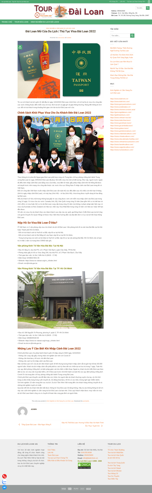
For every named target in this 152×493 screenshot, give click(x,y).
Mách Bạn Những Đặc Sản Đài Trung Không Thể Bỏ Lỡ (121, 76)
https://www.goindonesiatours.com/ (123, 131)
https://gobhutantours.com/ (120, 115)
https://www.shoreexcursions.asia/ (122, 109)
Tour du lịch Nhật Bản (115, 452)
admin (69, 37)
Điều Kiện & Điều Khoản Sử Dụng (60, 460)
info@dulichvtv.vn (90, 458)
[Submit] (148, 8)
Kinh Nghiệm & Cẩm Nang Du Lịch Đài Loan (60, 28)
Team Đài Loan (53, 455)
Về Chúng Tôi (113, 1)
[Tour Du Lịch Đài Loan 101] (68, 11)
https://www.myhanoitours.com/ (121, 150)
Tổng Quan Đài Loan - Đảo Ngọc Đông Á (36, 424)
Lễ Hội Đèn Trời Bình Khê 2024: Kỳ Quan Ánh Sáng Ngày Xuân (121, 56)
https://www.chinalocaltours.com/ (122, 136)
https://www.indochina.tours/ (120, 120)
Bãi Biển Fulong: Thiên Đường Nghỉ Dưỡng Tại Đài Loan (121, 49)
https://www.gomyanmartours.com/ (123, 104)
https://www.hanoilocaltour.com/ (121, 144)
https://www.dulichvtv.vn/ (119, 99)
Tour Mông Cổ (113, 473)
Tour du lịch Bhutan (115, 471)
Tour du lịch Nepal (114, 468)
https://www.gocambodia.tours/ (121, 126)
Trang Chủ (7, 22)
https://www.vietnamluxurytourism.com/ (124, 142)
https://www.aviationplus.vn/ (120, 107)
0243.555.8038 (86, 452)
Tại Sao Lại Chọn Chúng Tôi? (136, 1)
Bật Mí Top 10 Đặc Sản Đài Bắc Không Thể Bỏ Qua (121, 69)
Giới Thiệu (51, 450)
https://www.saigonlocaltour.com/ (122, 147)
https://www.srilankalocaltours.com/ (123, 134)
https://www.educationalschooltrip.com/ (124, 139)
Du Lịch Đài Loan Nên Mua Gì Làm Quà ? (121, 63)
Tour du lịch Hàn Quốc (116, 455)
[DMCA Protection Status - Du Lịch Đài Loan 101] (84, 465)
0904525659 (88, 455)
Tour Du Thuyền (113, 476)
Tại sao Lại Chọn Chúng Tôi (58, 458)
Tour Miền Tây (113, 479)
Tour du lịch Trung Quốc (116, 463)
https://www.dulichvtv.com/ (120, 101)
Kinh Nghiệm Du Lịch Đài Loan (45, 22)
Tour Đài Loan (21, 22)
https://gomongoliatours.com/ (120, 112)
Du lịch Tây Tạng (114, 465)
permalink (86, 401)
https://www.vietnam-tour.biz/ (120, 117)
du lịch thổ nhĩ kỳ (114, 458)
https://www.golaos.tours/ (119, 128)
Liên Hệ (122, 1)
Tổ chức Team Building (116, 450)
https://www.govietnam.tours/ (120, 123)
